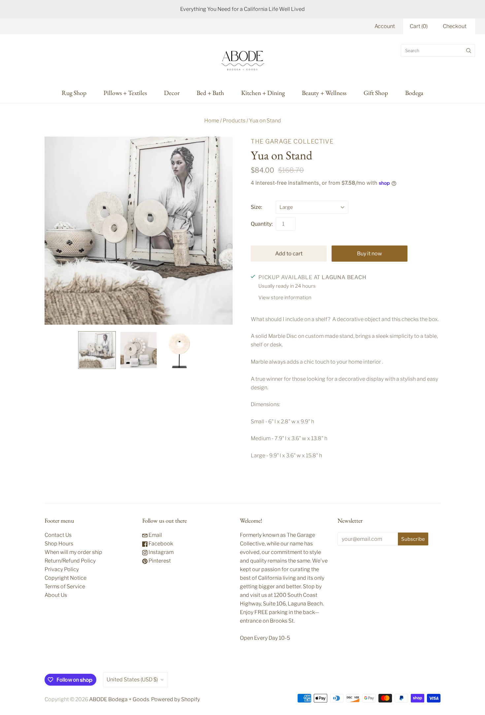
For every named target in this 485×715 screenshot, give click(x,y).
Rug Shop (74, 92)
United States (132, 679)
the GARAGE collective (292, 141)
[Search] (468, 50)
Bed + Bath (210, 92)
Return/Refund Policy (70, 561)
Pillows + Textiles (125, 92)
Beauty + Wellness (324, 92)
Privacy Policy (62, 569)
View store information (284, 298)
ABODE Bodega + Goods (119, 699)
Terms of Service (65, 586)
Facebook (160, 543)
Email (154, 535)
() (419, 26)
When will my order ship (73, 552)
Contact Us (58, 535)
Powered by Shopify (175, 699)
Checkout (455, 26)
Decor (171, 92)
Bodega (414, 92)
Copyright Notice (65, 578)
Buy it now (369, 253)
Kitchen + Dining (263, 92)
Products (234, 120)
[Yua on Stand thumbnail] (97, 350)
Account (384, 26)
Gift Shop (376, 92)
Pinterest (159, 561)
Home (211, 120)
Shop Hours (59, 543)
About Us (56, 595)
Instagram (160, 552)
